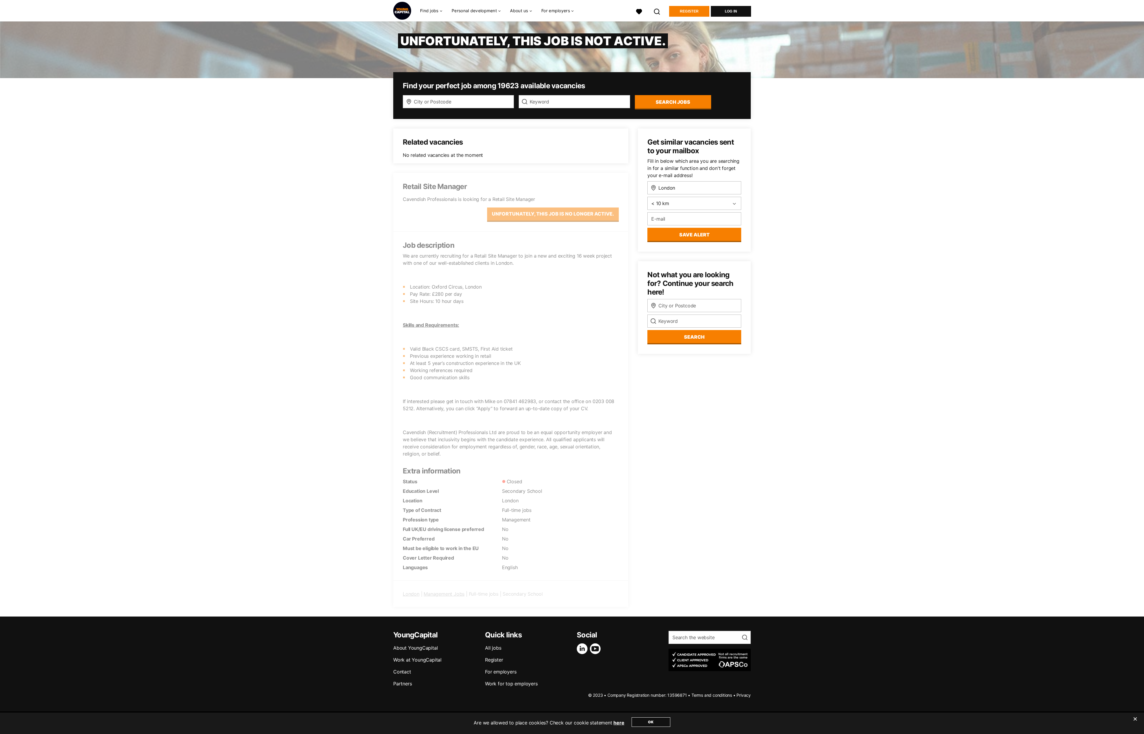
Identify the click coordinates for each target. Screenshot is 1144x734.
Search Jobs (673, 102)
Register (689, 11)
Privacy (743, 695)
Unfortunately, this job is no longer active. (553, 214)
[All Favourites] (639, 10)
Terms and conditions (711, 695)
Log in (731, 11)
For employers (500, 672)
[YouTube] (596, 648)
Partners (402, 684)
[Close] (1135, 722)
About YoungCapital (415, 648)
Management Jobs (444, 594)
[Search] (657, 10)
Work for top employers (511, 684)
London (411, 594)
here (618, 723)
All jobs (493, 648)
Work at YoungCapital (417, 660)
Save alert (694, 235)
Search (694, 337)
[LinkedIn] (583, 648)
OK (651, 722)
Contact (402, 672)
